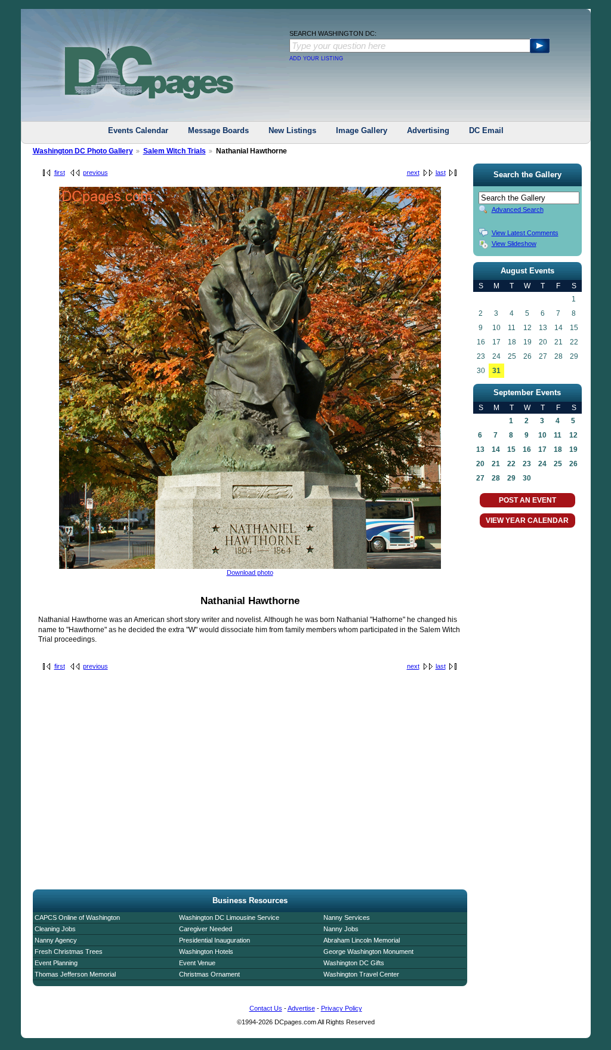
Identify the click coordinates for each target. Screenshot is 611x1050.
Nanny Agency (56, 940)
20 (480, 464)
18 (558, 449)
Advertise (301, 1008)
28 (496, 478)
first (59, 172)
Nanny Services (346, 917)
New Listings (292, 130)
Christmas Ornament (209, 974)
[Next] (250, 566)
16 (527, 449)
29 (511, 478)
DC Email (486, 130)
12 (573, 435)
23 (527, 464)
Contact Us (265, 1008)
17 (542, 449)
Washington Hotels (206, 951)
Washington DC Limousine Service (229, 917)
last (441, 172)
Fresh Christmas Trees (69, 951)
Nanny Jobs (341, 928)
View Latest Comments (525, 232)
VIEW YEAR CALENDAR (527, 520)
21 (496, 464)
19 (573, 449)
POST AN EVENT (527, 500)
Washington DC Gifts (353, 962)
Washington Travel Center (361, 974)
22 (511, 464)
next (413, 172)
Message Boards (218, 130)
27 (480, 478)
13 (480, 449)
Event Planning (56, 962)
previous (95, 172)
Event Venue (197, 962)
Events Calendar (138, 130)
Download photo (250, 572)
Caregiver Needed (205, 928)
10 (542, 435)
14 (496, 449)
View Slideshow (514, 243)
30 (527, 478)
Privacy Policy (341, 1008)
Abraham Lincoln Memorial (361, 940)
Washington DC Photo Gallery (83, 151)
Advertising (428, 130)
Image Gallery (361, 130)
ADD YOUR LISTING (316, 58)
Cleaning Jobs (55, 928)
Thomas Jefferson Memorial (75, 974)
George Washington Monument (368, 951)
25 (558, 464)
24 (542, 464)
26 (573, 464)
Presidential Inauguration (214, 940)
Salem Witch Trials (174, 151)
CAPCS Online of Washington (77, 917)
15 (511, 449)
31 (496, 371)
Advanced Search (518, 209)
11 (557, 435)
